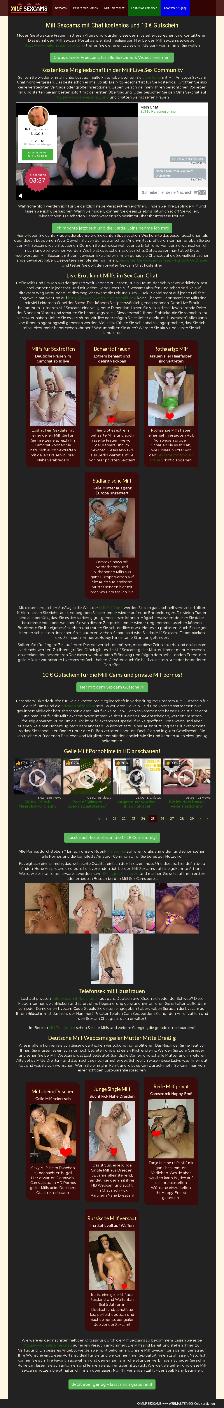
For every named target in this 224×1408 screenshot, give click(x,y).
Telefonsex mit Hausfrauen (75, 998)
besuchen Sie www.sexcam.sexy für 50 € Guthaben (163, 260)
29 (192, 819)
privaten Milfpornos (78, 706)
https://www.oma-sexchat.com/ (81, 97)
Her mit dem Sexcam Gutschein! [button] (112, 687)
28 (182, 819)
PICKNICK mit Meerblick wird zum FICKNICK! (37, 806)
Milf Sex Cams (111, 608)
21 (114, 819)
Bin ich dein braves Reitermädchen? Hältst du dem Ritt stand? (187, 808)
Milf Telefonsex (114, 8)
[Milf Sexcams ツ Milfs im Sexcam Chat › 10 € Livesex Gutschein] (29, 8)
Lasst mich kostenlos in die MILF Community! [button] (112, 837)
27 (172, 819)
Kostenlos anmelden (144, 8)
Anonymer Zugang (175, 8)
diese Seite (151, 77)
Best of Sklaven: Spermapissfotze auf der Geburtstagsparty (87, 806)
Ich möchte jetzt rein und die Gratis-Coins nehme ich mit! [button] (112, 228)
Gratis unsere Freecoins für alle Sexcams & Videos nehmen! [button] (112, 57)
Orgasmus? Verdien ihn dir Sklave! (137, 804)
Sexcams (61, 8)
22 (124, 819)
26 (162, 819)
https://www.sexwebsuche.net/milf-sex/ (102, 298)
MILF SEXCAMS (151, 1403)
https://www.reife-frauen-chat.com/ (54, 45)
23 (133, 819)
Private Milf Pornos (85, 8)
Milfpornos (116, 851)
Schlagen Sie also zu (121, 874)
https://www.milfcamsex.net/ (47, 1345)
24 (143, 819)
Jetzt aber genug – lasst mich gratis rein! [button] (112, 1384)
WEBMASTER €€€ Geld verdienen (192, 1403)
